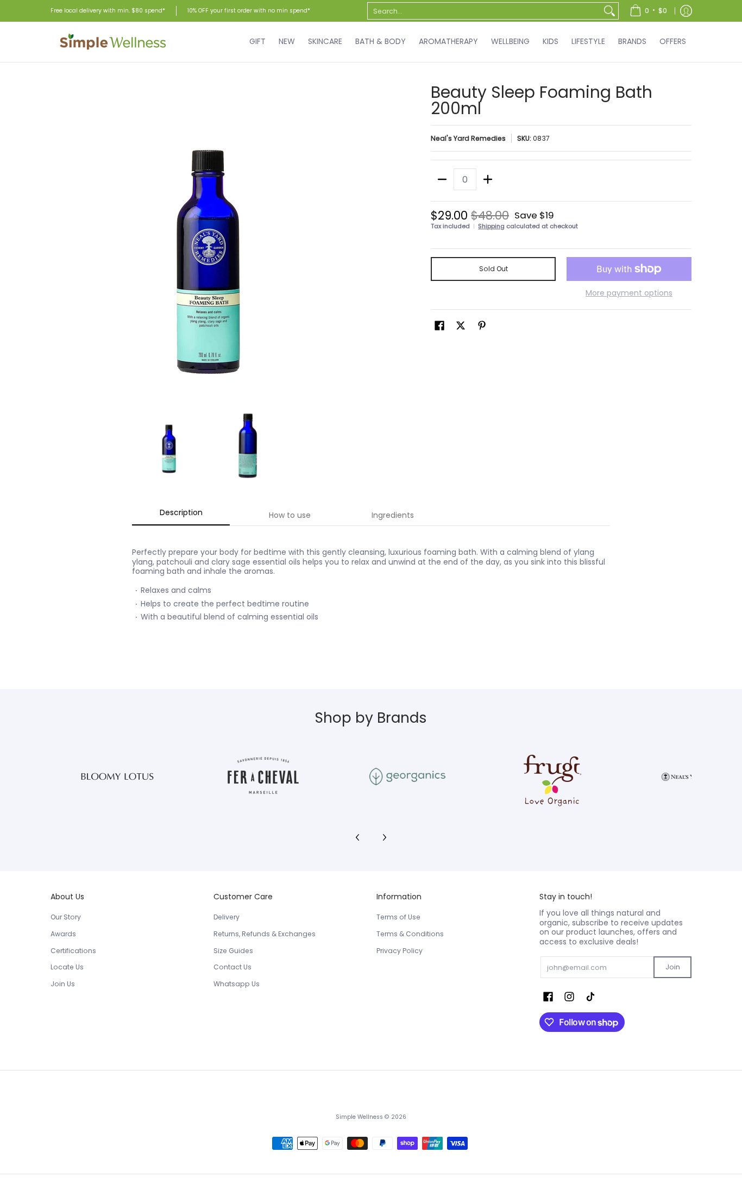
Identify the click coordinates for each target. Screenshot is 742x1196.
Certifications (73, 950)
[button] (439, 325)
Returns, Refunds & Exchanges (264, 933)
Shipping (491, 226)
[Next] (358, 242)
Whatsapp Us (236, 983)
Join (672, 967)
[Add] (487, 179)
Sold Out (493, 268)
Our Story (66, 917)
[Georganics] (407, 776)
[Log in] (686, 11)
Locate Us (67, 967)
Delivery (226, 917)
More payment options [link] (629, 293)
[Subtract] (442, 179)
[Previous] (58, 242)
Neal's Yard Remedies (468, 138)
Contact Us (232, 967)
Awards (63, 933)
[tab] (181, 515)
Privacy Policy (399, 950)
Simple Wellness (360, 1117)
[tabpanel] (371, 593)
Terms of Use (398, 917)
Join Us (63, 983)
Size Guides (233, 950)
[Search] (609, 11)
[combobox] (484, 11)
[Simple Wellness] (113, 42)
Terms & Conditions (410, 933)
